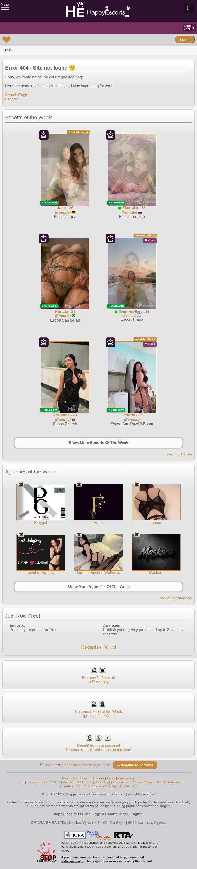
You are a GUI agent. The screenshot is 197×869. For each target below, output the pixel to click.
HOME (8, 50)
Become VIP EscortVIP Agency (98, 680)
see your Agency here (176, 598)
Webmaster (126, 778)
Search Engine (18, 95)
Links (111, 778)
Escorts (11, 99)
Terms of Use (37, 782)
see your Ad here (179, 454)
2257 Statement (62, 782)
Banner (98, 778)
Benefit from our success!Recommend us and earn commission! (98, 747)
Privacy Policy (142, 782)
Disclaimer (121, 782)
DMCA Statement (168, 782)
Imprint (19, 782)
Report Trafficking (124, 786)
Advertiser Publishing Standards (83, 786)
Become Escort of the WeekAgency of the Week (98, 713)
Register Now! (98, 647)
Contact (84, 778)
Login (185, 39)
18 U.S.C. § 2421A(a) (93, 782)
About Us (69, 778)
